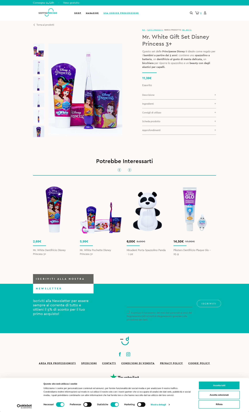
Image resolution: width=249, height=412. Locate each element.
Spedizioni (89, 363)
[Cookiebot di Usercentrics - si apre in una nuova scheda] (24, 406)
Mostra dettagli (158, 404)
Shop (77, 13)
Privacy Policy (171, 363)
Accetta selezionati (219, 395)
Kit (143, 30)
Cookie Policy (199, 363)
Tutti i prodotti (155, 30)
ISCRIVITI (209, 304)
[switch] (87, 404)
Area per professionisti (57, 363)
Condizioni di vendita (138, 363)
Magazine (92, 13)
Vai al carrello (215, 39)
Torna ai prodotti (45, 25)
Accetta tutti (219, 385)
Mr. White (187, 30)
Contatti (109, 363)
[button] (119, 90)
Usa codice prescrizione (121, 13)
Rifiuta (219, 404)
